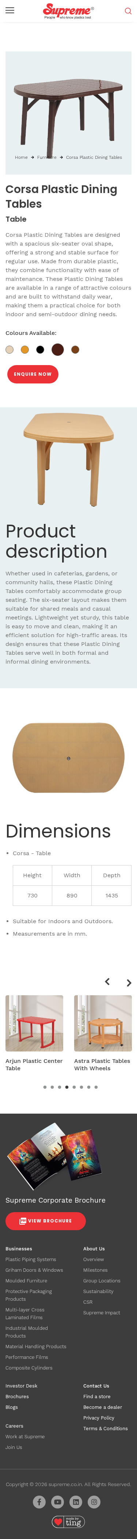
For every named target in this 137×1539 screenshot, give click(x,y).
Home (21, 157)
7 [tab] (88, 1087)
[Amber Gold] (28, 349)
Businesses (18, 1248)
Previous (106, 980)
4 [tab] (67, 1087)
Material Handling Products (35, 1346)
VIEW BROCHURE (50, 1221)
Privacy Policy (98, 1418)
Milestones (95, 1270)
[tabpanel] (34, 1036)
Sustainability (98, 1291)
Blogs (11, 1407)
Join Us (13, 1447)
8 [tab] (96, 1087)
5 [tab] (74, 1087)
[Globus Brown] (61, 349)
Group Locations (102, 1280)
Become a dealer (102, 1407)
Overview (93, 1259)
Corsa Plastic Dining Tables (94, 157)
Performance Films (26, 1357)
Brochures (17, 1396)
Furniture (47, 157)
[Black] (44, 349)
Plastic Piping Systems (30, 1259)
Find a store (97, 1396)
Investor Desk (21, 1386)
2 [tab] (52, 1087)
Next (130, 984)
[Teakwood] (78, 349)
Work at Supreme (25, 1436)
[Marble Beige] (13, 349)
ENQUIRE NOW (33, 374)
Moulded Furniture (26, 1280)
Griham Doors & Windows (34, 1270)
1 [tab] (45, 1087)
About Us (94, 1248)
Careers (14, 1426)
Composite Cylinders (29, 1368)
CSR (87, 1302)
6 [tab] (81, 1087)
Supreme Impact (101, 1312)
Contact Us (96, 1386)
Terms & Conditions (105, 1428)
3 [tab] (59, 1087)
